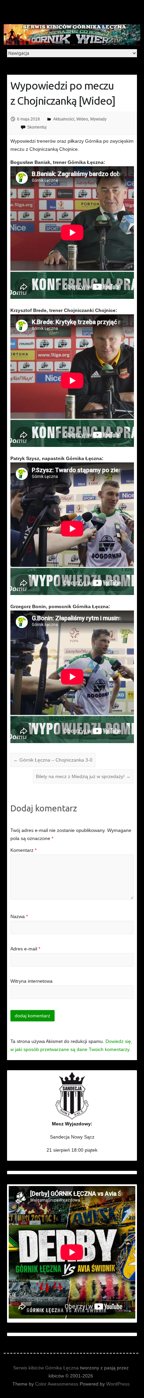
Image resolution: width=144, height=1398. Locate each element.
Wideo (82, 119)
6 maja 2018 (28, 119)
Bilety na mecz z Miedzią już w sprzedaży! (83, 776)
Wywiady (98, 119)
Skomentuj (37, 127)
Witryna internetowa (31, 981)
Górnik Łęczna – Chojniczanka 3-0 (52, 760)
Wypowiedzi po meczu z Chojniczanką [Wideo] (62, 93)
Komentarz (23, 850)
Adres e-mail (25, 948)
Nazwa (19, 916)
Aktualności (63, 119)
